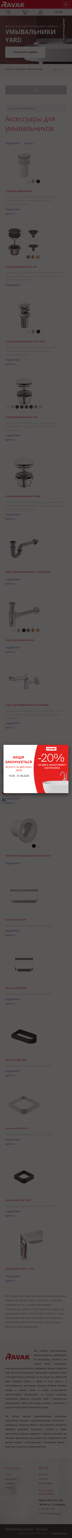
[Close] (68, 745)
